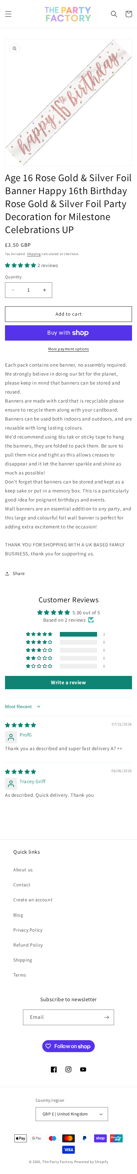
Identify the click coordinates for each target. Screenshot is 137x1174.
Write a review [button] (68, 682)
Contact (21, 885)
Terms (19, 975)
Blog (18, 915)
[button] (8, 14)
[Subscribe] (106, 1017)
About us (23, 870)
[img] (20, 725)
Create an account (33, 900)
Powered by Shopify (91, 1161)
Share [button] (19, 573)
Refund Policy (28, 945)
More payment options (68, 348)
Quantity (13, 277)
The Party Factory (57, 1161)
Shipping (34, 254)
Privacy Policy (27, 930)
